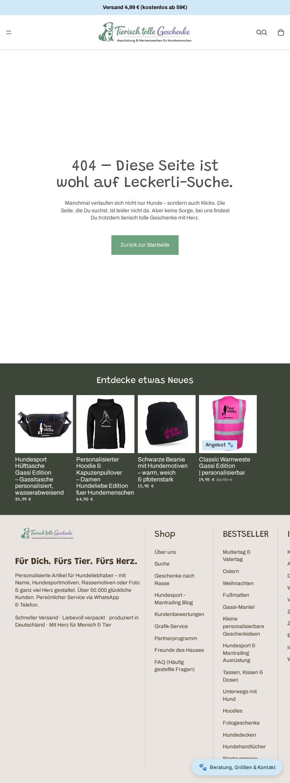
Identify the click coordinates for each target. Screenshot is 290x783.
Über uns (165, 552)
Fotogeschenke (241, 723)
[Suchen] (259, 32)
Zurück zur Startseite (145, 245)
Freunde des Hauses (179, 650)
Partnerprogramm (175, 638)
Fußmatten (236, 595)
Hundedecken (239, 735)
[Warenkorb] (281, 32)
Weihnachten (238, 583)
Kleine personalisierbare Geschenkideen (243, 626)
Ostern (231, 571)
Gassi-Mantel (239, 607)
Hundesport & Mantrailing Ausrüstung (239, 653)
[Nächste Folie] (266, 449)
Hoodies (232, 711)
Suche (162, 564)
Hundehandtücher (244, 746)
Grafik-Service (171, 626)
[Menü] (8, 32)
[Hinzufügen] (61, 441)
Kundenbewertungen (179, 614)
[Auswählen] (123, 441)
